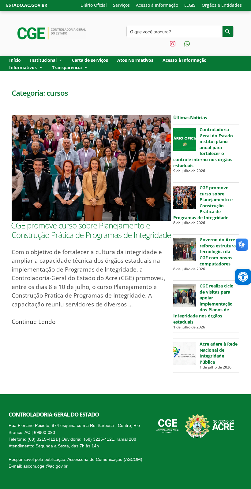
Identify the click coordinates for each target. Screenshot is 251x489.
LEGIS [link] (190, 5)
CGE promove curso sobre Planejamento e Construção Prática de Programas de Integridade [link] (91, 230)
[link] (243, 277)
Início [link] (15, 60)
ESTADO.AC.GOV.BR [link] (26, 5)
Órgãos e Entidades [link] (222, 5)
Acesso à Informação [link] (157, 5)
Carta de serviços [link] (90, 60)
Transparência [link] (67, 67)
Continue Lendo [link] (33, 322)
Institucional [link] (43, 60)
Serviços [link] (121, 5)
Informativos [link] (23, 67)
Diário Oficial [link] (94, 5)
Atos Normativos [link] (135, 60)
